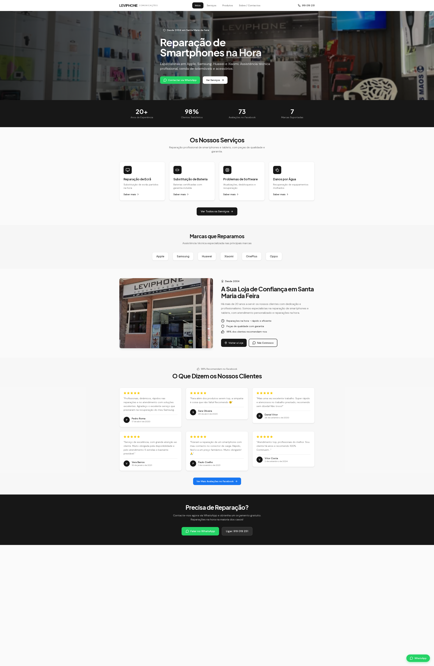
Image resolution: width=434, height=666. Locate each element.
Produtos (227, 5)
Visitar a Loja (236, 342)
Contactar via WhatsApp (182, 80)
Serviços (211, 5)
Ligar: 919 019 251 (237, 531)
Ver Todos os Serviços (215, 211)
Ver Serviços (213, 80)
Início (198, 5)
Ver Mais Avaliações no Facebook (215, 481)
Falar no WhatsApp (202, 531)
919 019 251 (308, 5)
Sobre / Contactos (249, 5)
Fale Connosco (265, 342)
